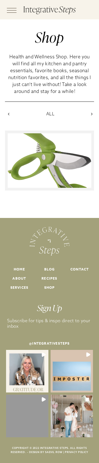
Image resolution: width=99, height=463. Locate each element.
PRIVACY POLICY (76, 452)
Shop (49, 287)
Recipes (49, 278)
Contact (79, 269)
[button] (27, 371)
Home (19, 269)
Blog (49, 269)
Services (19, 287)
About (19, 278)
